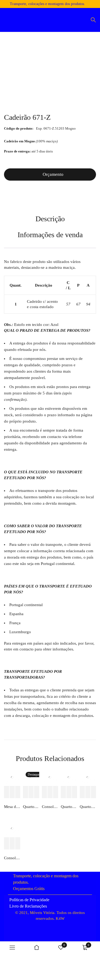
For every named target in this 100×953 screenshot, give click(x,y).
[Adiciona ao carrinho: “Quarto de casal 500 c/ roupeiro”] (82, 792)
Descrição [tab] (50, 219)
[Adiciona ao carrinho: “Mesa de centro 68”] (6, 792)
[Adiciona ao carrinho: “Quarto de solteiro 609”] (25, 792)
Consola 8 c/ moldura (12, 858)
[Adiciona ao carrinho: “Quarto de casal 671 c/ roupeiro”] (63, 792)
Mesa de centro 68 (12, 807)
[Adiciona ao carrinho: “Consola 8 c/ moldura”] (6, 843)
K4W (60, 918)
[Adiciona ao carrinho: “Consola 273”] (44, 792)
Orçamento (53, 174)
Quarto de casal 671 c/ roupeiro (69, 807)
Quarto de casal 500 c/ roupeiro (88, 807)
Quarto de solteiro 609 (31, 807)
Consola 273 (50, 807)
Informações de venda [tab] (50, 235)
